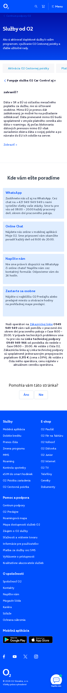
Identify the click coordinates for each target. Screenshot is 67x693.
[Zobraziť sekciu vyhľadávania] (36, 6)
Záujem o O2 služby (15, 531)
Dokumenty (48, 487)
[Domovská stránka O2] (7, 673)
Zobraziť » (10, 144)
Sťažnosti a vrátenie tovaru (20, 537)
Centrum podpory (14, 505)
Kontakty (8, 588)
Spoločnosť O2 (12, 581)
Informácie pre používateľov (21, 544)
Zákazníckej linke (41, 324)
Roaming (8, 461)
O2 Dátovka (48, 448)
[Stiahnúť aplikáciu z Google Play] (15, 639)
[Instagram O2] (36, 656)
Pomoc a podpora (16, 497)
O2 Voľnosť (48, 442)
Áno (26, 395)
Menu (59, 6)
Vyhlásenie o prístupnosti (18, 556)
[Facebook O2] (4, 656)
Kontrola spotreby (14, 468)
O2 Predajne (10, 512)
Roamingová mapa (15, 518)
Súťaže (7, 613)
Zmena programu (14, 448)
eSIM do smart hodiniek (18, 474)
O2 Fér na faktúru (52, 436)
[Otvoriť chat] (56, 680)
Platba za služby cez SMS (19, 550)
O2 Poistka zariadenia (17, 480)
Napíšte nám (11, 594)
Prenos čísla (10, 442)
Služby (8, 421)
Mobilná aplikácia (14, 429)
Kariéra (7, 607)
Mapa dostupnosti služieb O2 (21, 524)
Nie (41, 395)
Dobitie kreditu (12, 436)
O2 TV (45, 468)
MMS (6, 455)
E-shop (46, 421)
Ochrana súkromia (14, 620)
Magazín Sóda (12, 601)
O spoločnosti (13, 574)
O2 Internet (48, 461)
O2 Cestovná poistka (16, 487)
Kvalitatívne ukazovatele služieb (23, 563)
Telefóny (46, 474)
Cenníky (45, 480)
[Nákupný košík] (43, 6)
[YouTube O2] (15, 656)
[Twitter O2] (25, 656)
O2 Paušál (47, 429)
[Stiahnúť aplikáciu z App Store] (41, 639)
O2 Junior (47, 455)
